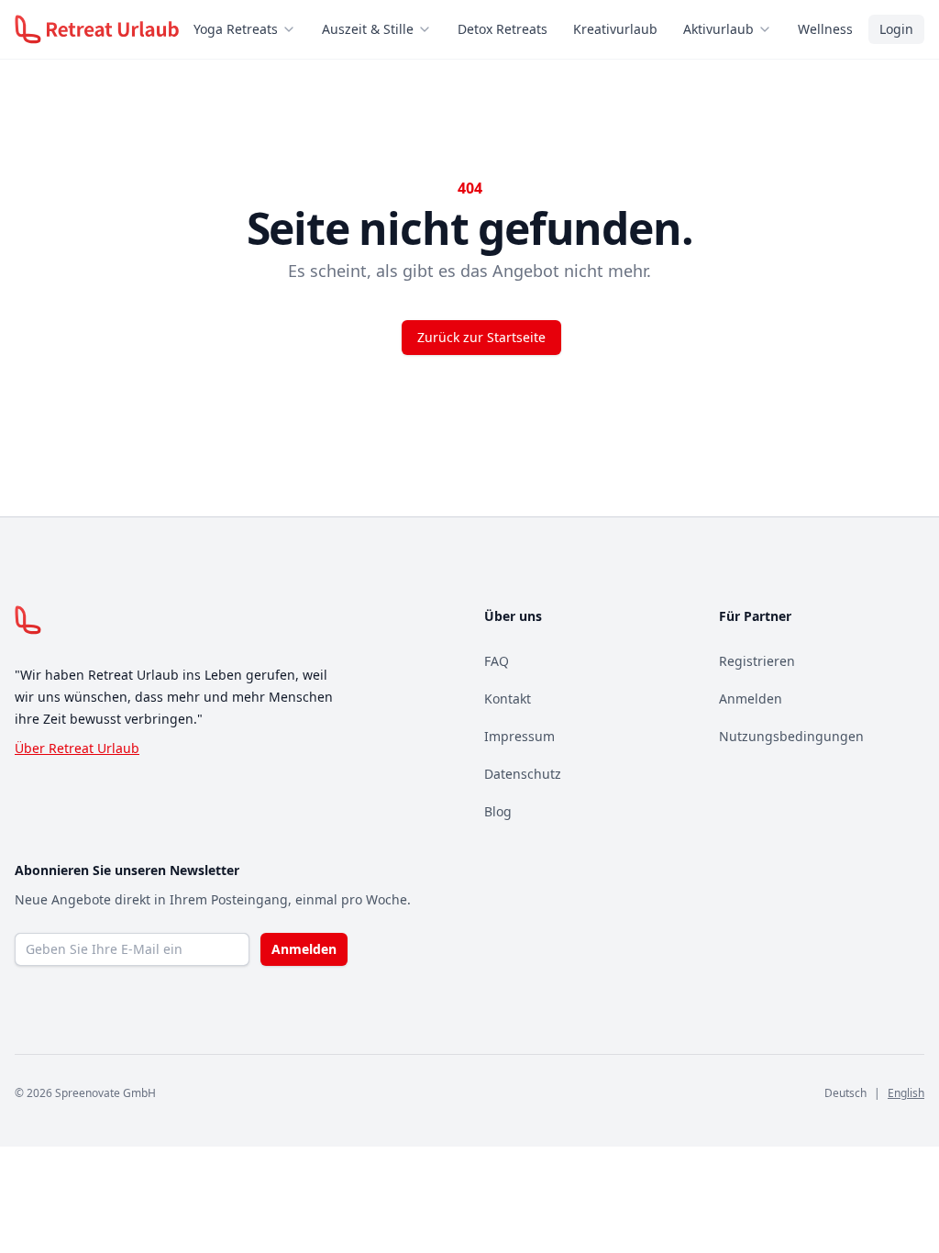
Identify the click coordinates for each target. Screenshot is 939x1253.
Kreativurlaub (615, 29)
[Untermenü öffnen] (294, 29)
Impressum (519, 736)
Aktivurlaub (718, 29)
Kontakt (507, 698)
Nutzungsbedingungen (791, 736)
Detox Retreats (502, 29)
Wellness (825, 29)
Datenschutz (522, 773)
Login (896, 29)
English (906, 1093)
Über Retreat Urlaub (77, 748)
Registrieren (757, 661)
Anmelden (750, 698)
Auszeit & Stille (368, 29)
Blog (498, 811)
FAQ (496, 661)
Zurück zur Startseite (481, 337)
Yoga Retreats (235, 29)
